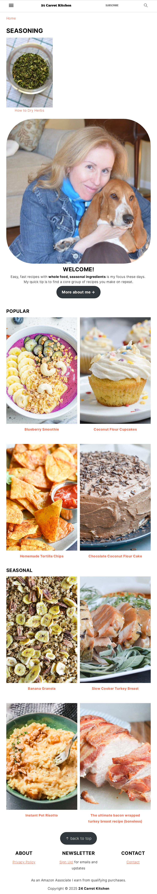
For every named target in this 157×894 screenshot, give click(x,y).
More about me (76, 292)
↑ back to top (78, 838)
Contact (133, 862)
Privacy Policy (24, 862)
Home (11, 18)
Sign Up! (66, 862)
